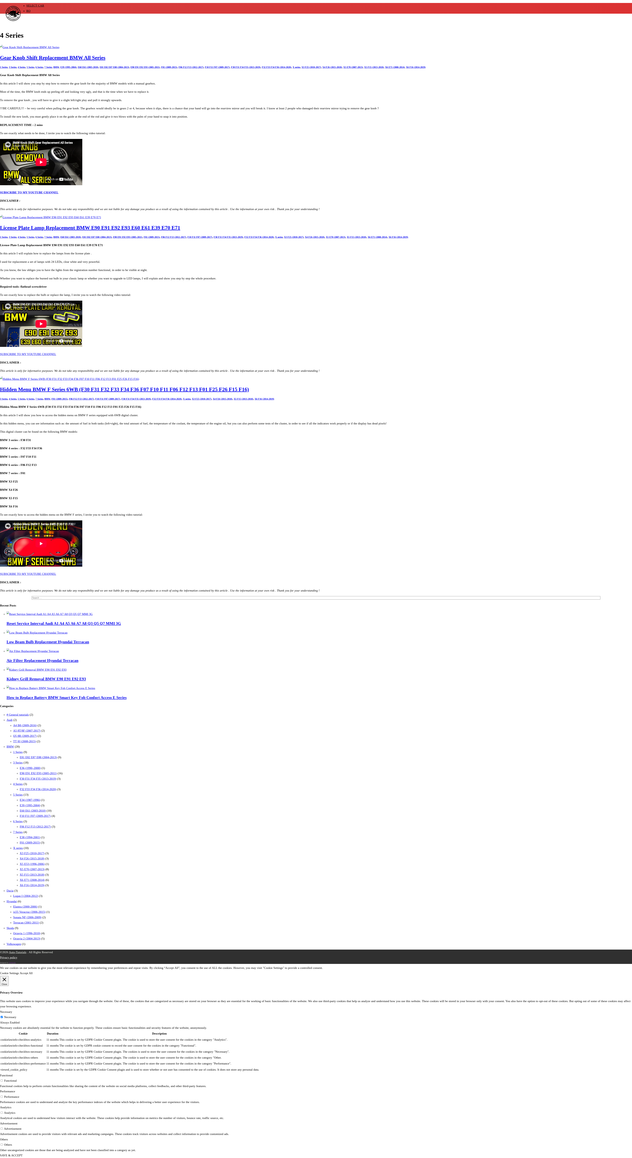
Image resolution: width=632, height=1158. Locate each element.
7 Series (48, 67)
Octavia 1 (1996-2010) (26, 933)
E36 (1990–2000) (30, 768)
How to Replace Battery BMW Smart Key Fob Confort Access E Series (67, 697)
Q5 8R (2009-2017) (25, 736)
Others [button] (4, 1139)
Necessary (10, 1017)
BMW (56, 67)
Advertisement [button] (8, 1123)
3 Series (12, 67)
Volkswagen (14, 944)
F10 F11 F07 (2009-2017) (217, 67)
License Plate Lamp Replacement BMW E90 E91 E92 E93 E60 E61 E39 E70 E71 (90, 228)
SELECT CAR (35, 5)
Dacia (10, 890)
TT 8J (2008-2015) (24, 741)
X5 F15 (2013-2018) (374, 67)
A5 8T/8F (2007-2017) (26, 730)
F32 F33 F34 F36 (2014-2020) (276, 67)
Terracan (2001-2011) (26, 922)
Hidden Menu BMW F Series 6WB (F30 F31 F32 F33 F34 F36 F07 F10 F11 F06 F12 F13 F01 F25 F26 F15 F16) (124, 389)
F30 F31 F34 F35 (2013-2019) (246, 67)
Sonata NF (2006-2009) (27, 917)
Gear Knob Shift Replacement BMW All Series (52, 58)
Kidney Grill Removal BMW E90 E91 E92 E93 (46, 679)
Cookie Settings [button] (9, 973)
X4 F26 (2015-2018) (332, 67)
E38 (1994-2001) (30, 837)
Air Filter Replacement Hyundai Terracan (42, 660)
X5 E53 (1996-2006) (32, 864)
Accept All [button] (26, 973)
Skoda (10, 928)
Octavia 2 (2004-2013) (26, 938)
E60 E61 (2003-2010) (88, 67)
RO (28, 11)
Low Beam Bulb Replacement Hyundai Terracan (48, 642)
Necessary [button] (6, 1011)
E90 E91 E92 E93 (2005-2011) (145, 67)
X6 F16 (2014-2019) (416, 67)
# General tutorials (18, 714)
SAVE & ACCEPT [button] (11, 1155)
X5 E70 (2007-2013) (353, 67)
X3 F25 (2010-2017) (311, 67)
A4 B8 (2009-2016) (25, 725)
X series (296, 67)
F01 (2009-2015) (169, 67)
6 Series (39, 67)
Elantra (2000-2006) (25, 906)
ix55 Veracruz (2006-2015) (29, 912)
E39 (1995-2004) (68, 67)
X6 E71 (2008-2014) (395, 67)
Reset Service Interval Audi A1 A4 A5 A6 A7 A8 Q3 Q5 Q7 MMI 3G (64, 623)
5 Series (30, 67)
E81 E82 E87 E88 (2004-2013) (114, 67)
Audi (10, 720)
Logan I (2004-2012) (25, 896)
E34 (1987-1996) (30, 800)
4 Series (21, 67)
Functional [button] (6, 1075)
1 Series (4, 67)
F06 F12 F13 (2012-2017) (191, 67)
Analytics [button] (5, 1107)
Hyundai (12, 901)
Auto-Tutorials (17, 952)
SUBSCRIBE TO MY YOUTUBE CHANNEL (29, 192)
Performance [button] (7, 1091)
